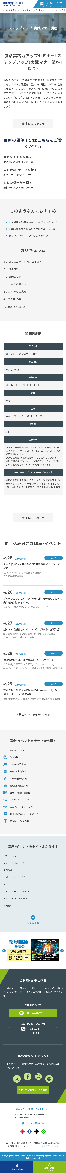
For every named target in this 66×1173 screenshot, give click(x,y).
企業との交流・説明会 (33, 698)
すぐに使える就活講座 (32, 572)
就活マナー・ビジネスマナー (36, 10)
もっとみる (33, 922)
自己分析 (7, 664)
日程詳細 (21, 558)
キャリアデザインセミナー (16, 863)
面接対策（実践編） (26, 637)
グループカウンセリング (36, 607)
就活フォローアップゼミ (15, 877)
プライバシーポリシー (50, 1146)
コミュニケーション (43, 664)
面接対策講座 (9, 637)
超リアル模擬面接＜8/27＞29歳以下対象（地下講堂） (31, 629)
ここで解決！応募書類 (13, 576)
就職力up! (58, 667)
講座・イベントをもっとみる (34, 714)
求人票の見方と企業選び (15, 898)
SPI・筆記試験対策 (18, 778)
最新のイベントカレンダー (18, 187)
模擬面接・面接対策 (12, 633)
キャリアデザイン (18, 750)
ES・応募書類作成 (11, 572)
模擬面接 (27, 633)
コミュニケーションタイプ (16, 891)
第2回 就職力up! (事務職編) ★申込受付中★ (28, 659)
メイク (6, 884)
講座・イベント (17, 10)
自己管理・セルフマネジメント (24, 813)
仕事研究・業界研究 (23, 664)
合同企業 (7, 870)
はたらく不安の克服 (13, 607)
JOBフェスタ (9, 856)
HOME (5, 10)
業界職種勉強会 (52, 698)
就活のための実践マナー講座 (19, 162)
